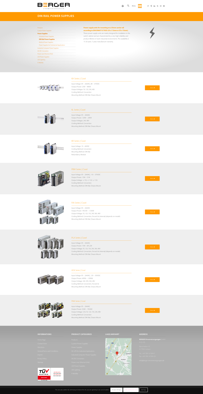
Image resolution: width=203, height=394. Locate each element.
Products (40, 28)
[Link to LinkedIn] (154, 6)
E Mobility (40, 63)
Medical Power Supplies (46, 42)
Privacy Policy (42, 359)
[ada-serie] (51, 279)
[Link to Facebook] (148, 6)
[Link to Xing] (151, 6)
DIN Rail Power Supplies (47, 39)
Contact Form (42, 344)
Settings (143, 390)
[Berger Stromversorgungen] (54, 6)
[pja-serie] (51, 211)
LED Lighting (41, 60)
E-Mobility (74, 374)
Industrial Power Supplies (46, 36)
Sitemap (40, 362)
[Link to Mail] (163, 6)
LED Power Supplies (43, 57)
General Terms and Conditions (48, 351)
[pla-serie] (51, 247)
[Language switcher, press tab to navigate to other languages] (122, 6)
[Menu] (139, 6)
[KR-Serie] (51, 149)
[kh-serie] (51, 88)
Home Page (42, 340)
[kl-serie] (51, 119)
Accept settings (116, 390)
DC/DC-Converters (43, 51)
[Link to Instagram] (160, 6)
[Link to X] (157, 6)
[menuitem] (128, 6)
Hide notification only (131, 390)
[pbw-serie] (51, 178)
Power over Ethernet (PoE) (45, 54)
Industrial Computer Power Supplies (48, 48)
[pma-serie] (51, 310)
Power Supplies (43, 33)
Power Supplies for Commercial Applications (52, 45)
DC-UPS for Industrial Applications (82, 351)
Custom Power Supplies (44, 31)
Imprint (40, 355)
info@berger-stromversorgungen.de (151, 361)
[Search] (128, 6)
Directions (41, 347)
